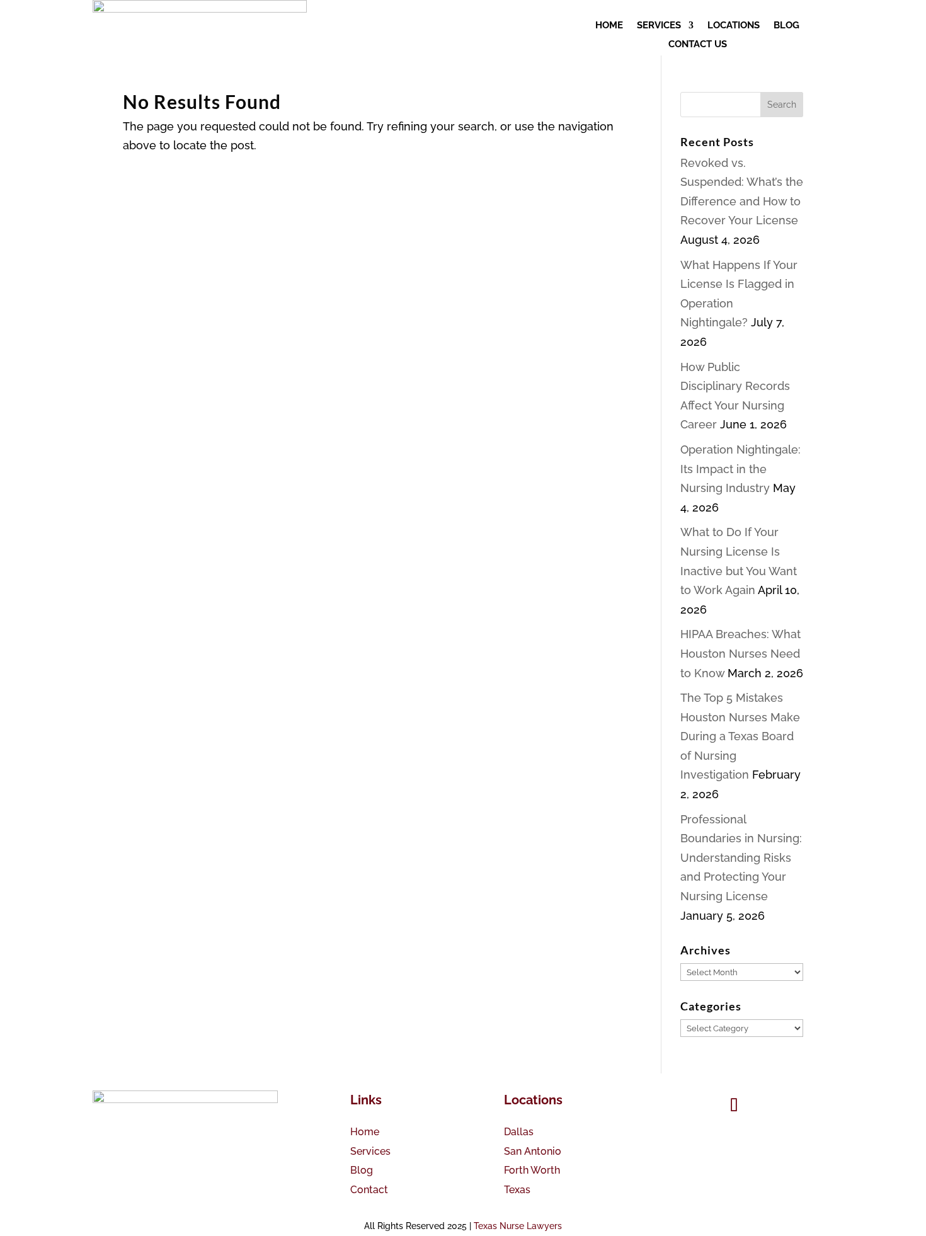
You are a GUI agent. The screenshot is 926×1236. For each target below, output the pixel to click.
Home (364, 1132)
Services (370, 1151)
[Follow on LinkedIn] (804, 1105)
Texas (517, 1190)
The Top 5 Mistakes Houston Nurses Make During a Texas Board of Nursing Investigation (740, 736)
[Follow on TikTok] (734, 1105)
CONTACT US (697, 45)
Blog (361, 1170)
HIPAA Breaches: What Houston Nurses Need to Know (740, 653)
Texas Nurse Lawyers (518, 1226)
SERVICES (659, 26)
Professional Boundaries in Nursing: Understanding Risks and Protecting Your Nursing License (741, 858)
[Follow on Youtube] (698, 1105)
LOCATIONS (733, 26)
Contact (369, 1190)
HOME (609, 26)
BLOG (786, 26)
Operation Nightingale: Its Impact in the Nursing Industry (740, 469)
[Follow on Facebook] (663, 1105)
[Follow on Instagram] (769, 1105)
